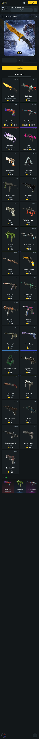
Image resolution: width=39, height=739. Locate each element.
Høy (31, 16)
